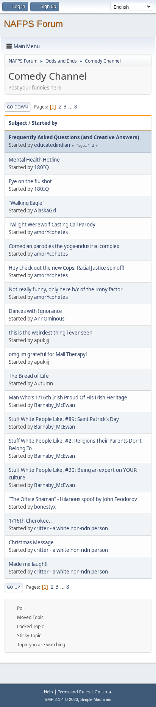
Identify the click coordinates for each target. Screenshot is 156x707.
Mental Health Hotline (34, 159)
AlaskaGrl (45, 210)
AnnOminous (49, 318)
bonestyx (45, 506)
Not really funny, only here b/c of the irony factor (66, 289)
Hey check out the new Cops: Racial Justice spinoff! (67, 267)
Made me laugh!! (28, 564)
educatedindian (52, 144)
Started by (45, 122)
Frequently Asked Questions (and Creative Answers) (74, 137)
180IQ (41, 167)
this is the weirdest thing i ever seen (50, 332)
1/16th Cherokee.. (30, 520)
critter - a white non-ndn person (71, 528)
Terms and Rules (74, 691)
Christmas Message (31, 542)
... (71, 106)
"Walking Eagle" (26, 203)
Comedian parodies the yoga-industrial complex (64, 246)
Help (48, 691)
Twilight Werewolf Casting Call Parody (52, 224)
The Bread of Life (29, 375)
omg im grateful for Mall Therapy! (48, 354)
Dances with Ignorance (35, 311)
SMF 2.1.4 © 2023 (61, 699)
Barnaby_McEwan (54, 405)
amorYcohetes (51, 232)
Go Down (17, 107)
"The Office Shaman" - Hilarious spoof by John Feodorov (73, 499)
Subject (18, 122)
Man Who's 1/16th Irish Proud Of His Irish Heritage (68, 397)
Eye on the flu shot (30, 181)
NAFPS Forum (33, 24)
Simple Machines (95, 699)
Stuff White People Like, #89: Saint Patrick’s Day (64, 419)
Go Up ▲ (103, 691)
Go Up (13, 587)
